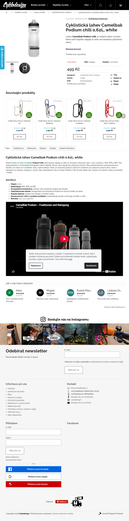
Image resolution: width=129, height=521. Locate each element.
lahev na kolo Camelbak (22, 163)
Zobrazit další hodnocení (114, 307)
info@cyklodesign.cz (79, 388)
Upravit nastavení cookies (62, 514)
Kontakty (11, 389)
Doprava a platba (15, 397)
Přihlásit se (73, 370)
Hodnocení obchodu (16, 392)
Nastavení (36, 265)
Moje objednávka (15, 415)
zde (70, 259)
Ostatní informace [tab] (67, 148)
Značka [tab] (53, 148)
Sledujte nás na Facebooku (82, 397)
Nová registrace (12, 457)
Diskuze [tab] (43, 148)
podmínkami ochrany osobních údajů (107, 362)
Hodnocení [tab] (31, 148)
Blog (9, 394)
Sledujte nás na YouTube (81, 403)
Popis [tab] (7, 148)
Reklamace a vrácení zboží (19, 403)
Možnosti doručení (73, 49)
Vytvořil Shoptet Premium (112, 514)
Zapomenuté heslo (13, 460)
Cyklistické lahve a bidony (90, 75)
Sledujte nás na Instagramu (68, 319)
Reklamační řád (14, 406)
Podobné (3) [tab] (18, 148)
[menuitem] (39, 5)
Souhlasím (91, 265)
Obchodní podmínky (16, 400)
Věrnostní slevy (14, 412)
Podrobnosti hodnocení (98, 19)
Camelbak (113, 62)
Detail (20, 137)
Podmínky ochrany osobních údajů (22, 409)
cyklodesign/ (76, 400)
